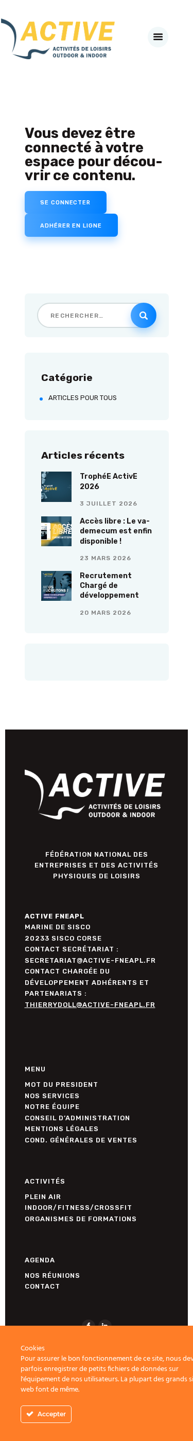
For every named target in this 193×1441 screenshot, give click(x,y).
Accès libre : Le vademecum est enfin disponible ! (116, 531)
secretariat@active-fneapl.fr (90, 960)
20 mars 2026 (105, 612)
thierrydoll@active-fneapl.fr (90, 1005)
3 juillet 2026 (108, 503)
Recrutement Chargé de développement (109, 585)
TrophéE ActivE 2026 (108, 481)
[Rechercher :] (96, 315)
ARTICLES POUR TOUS (82, 398)
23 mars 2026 (105, 558)
